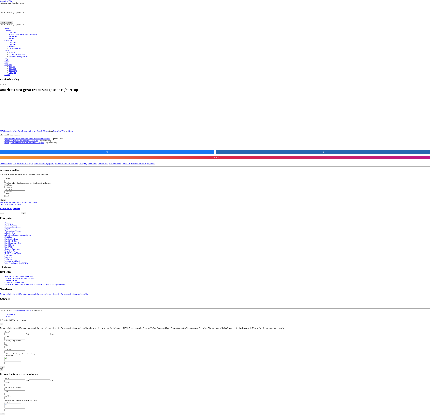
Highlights (12, 73)
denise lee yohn (22, 164)
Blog (6, 59)
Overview (12, 32)
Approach (12, 44)
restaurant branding (115, 164)
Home (6, 28)
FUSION (12, 53)
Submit (3, 200)
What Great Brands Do (17, 55)
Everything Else (10, 251)
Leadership (8, 257)
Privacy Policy (9, 314)
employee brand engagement (44, 164)
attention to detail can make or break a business (21, 141)
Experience (13, 36)
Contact (7, 75)
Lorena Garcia (103, 164)
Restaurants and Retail (12, 261)
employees (151, 164)
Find (23, 213)
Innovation (8, 255)
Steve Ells (126, 164)
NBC (14, 164)
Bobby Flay (83, 164)
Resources (8, 65)
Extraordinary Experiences (18, 57)
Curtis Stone (92, 164)
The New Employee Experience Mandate (19, 278)
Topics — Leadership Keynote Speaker (23, 34)
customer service (6, 164)
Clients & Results (15, 48)
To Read (12, 67)
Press (6, 63)
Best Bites (8, 237)
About (6, 61)
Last (51, 334)
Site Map (7, 316)
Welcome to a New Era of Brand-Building (19, 276)
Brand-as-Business (11, 239)
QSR (31, 164)
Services (12, 46)
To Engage (13, 71)
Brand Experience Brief (12, 243)
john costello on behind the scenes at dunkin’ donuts (18, 202)
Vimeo (70, 131)
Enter (2, 367)
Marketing (8, 259)
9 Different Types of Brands (14, 282)
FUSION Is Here (10, 280)
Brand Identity (9, 245)
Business (7, 223)
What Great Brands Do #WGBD (16, 263)
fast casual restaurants (138, 164)
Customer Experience (12, 249)
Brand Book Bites (10, 241)
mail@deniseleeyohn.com (22, 310)
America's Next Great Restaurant (66, 164)
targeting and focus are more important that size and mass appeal (27, 139)
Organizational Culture (12, 231)
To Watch (12, 69)
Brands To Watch (10, 225)
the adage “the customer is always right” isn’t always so (24, 143)
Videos (11, 38)
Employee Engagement (12, 227)
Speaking (7, 30)
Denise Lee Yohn (6, 1)
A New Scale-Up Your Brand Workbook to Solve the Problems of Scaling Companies (34, 284)
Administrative (9, 233)
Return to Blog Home (10, 208)
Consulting (8, 40)
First (27, 334)
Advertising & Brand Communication (17, 235)
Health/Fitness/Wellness (12, 253)
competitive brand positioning (10, 204)
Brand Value (8, 247)
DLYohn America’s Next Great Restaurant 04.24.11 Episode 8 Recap (24, 131)
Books (6, 50)
